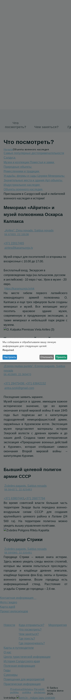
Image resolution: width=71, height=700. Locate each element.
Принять (61, 357)
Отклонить (46, 357)
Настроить (10, 357)
